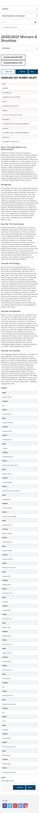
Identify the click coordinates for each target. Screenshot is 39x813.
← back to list (8, 71)
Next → (33, 71)
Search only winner (10, 27)
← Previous (21, 71)
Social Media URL (7, 781)
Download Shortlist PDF (13, 57)
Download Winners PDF (13, 63)
